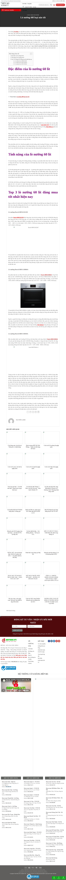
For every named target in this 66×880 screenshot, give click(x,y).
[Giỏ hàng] (54, 4)
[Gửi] (51, 5)
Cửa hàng (63, 878)
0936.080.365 (14, 661)
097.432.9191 (30, 837)
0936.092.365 (52, 794)
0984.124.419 (8, 827)
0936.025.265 (52, 833)
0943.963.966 (52, 854)
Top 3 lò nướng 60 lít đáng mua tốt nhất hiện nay (21, 59)
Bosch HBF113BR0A (46, 275)
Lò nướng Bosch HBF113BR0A (21, 62)
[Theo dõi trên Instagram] (51, 641)
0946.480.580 (30, 851)
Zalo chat (58, 878)
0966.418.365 (30, 860)
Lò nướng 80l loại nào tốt (23, 96)
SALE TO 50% (28, 7)
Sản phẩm (29, 3)
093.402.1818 (8, 794)
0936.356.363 (30, 791)
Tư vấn (34, 7)
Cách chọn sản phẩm (33, 14)
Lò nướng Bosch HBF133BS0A (21, 64)
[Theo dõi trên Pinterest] (56, 641)
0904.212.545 (8, 819)
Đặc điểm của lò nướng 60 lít (17, 55)
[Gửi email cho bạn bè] (33, 412)
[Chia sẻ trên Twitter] (30, 412)
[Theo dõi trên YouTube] (59, 641)
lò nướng (16, 31)
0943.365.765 (52, 785)
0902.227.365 (30, 804)
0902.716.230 (30, 828)
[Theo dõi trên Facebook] (49, 641)
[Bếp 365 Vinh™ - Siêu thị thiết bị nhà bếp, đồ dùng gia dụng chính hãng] (10, 5)
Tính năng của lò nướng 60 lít (17, 57)
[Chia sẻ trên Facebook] (27, 412)
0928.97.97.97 (30, 845)
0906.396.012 (30, 820)
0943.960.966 (8, 811)
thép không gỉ (49, 126)
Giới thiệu (24, 3)
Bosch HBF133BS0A (52, 339)
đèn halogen (40, 324)
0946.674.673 (30, 785)
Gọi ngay (54, 878)
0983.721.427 (52, 861)
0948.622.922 (52, 846)
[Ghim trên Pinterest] (35, 412)
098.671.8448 (30, 798)
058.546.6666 (52, 818)
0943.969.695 (52, 826)
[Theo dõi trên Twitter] (54, 641)
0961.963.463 (8, 803)
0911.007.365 (30, 812)
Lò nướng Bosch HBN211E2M (21, 60)
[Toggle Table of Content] (30, 54)
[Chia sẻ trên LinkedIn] (38, 412)
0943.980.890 (52, 802)
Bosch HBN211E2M (18, 217)
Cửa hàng (25, 10)
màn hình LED (45, 124)
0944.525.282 (52, 839)
